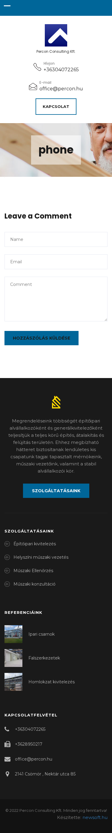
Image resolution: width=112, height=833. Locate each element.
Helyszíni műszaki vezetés (40, 557)
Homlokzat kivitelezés (51, 682)
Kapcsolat (56, 106)
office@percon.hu (61, 89)
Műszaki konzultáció (34, 584)
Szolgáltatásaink (56, 490)
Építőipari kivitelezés (34, 543)
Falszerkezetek (44, 658)
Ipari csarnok (41, 634)
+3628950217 (28, 744)
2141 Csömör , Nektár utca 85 (45, 774)
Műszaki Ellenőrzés (33, 570)
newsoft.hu (95, 817)
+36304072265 (61, 69)
